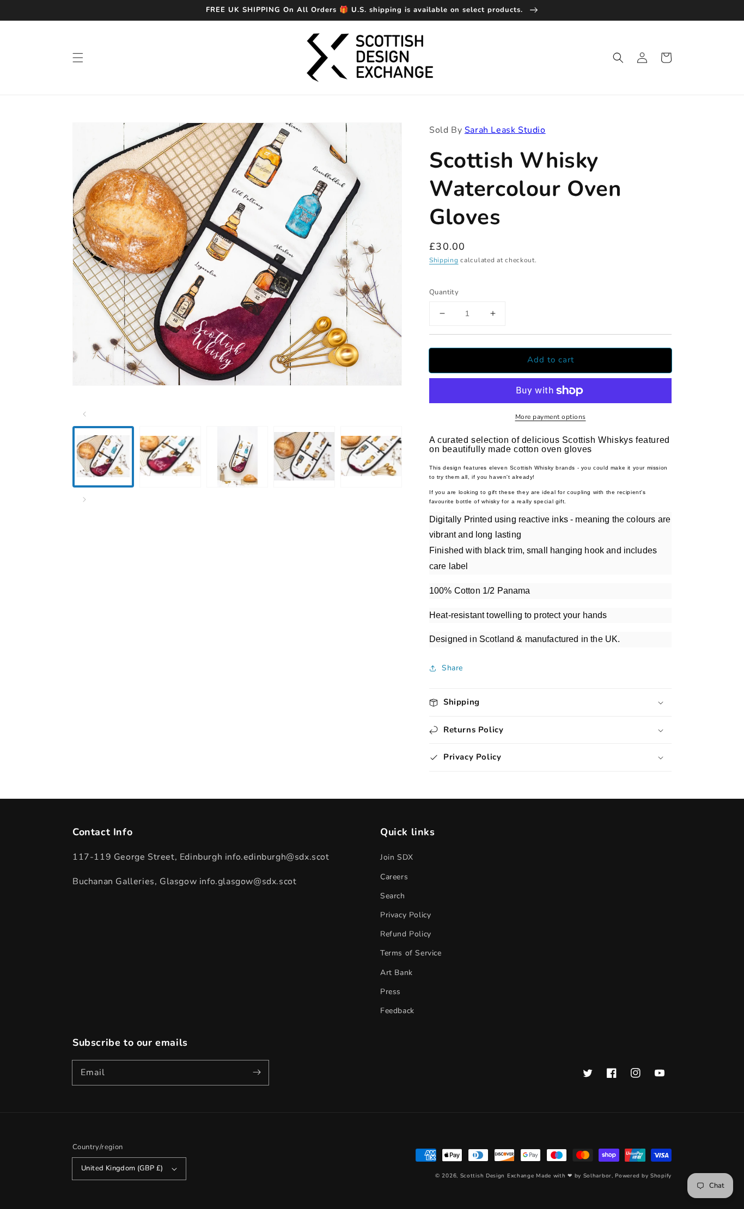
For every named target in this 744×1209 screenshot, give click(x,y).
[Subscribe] (257, 1072)
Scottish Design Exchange (497, 1176)
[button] (78, 58)
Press (390, 991)
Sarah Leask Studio (505, 130)
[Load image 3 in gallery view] (237, 457)
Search (392, 896)
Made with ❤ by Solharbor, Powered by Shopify (604, 1176)
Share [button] (452, 668)
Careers (394, 877)
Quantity (444, 292)
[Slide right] (84, 499)
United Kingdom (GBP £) (122, 1168)
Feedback (397, 1011)
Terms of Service (411, 953)
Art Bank (396, 972)
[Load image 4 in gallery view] (304, 457)
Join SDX (396, 857)
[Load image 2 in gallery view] (170, 457)
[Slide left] (84, 414)
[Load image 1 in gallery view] (103, 457)
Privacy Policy (405, 915)
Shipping (444, 260)
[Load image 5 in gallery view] (371, 457)
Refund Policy (405, 934)
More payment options (550, 416)
